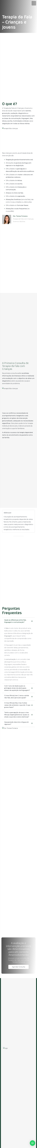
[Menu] (34, 3)
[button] (32, 1143)
